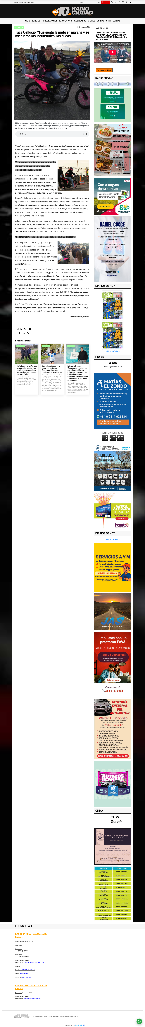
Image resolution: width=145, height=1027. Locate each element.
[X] (115, 2)
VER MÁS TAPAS (113, 351)
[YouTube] (130, 2)
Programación (50, 21)
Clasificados (80, 21)
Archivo (91, 21)
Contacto (102, 21)
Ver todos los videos (104, 70)
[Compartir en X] (23, 333)
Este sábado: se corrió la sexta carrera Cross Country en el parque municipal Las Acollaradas (52, 369)
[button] (99, 2)
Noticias (36, 21)
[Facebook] (119, 2)
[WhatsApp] (112, 2)
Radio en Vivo (65, 21)
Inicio (27, 21)
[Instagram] (123, 2)
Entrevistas (114, 21)
